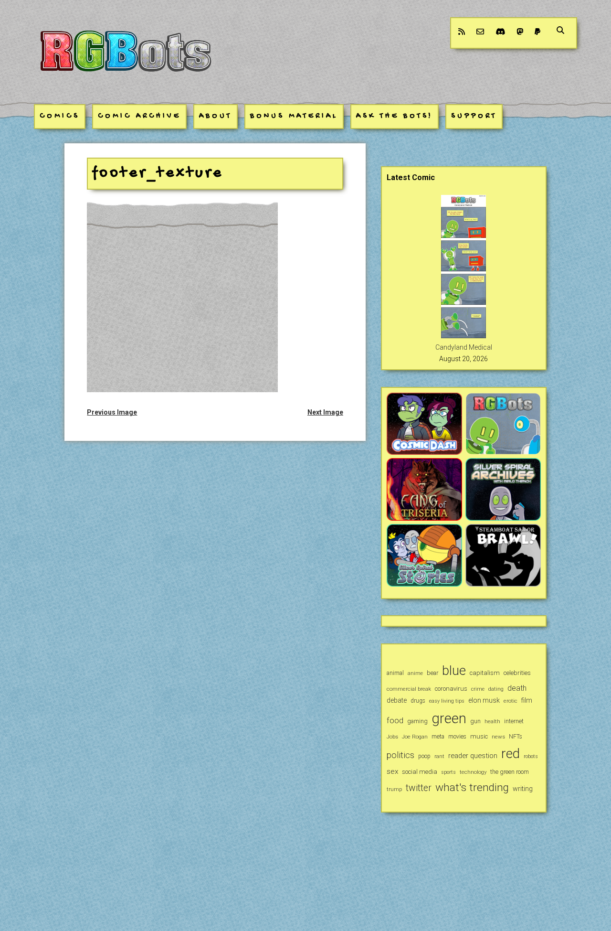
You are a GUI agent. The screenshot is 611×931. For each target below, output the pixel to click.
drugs (418, 700)
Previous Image (112, 412)
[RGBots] (125, 80)
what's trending (472, 787)
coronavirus (451, 688)
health (492, 721)
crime (478, 689)
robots (531, 756)
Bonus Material (294, 116)
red (510, 753)
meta (438, 736)
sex (392, 771)
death (517, 688)
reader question (472, 755)
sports (448, 772)
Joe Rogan (415, 736)
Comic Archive (139, 116)
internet (514, 721)
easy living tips (446, 701)
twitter (419, 787)
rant (439, 756)
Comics (60, 116)
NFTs (515, 736)
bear (432, 672)
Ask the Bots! (394, 116)
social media (419, 771)
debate (397, 700)
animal (395, 672)
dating (496, 689)
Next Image (325, 412)
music (479, 736)
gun (475, 721)
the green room (509, 771)
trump (394, 789)
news (498, 736)
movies (457, 736)
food (395, 720)
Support (474, 116)
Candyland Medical (463, 347)
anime (415, 673)
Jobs (392, 736)
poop (424, 756)
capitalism (485, 672)
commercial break (409, 688)
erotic (510, 700)
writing (523, 788)
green (449, 718)
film (526, 700)
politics (400, 755)
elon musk (484, 700)
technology (473, 772)
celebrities (517, 672)
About (215, 116)
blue (454, 670)
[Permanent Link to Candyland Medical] (463, 336)
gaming (417, 721)
